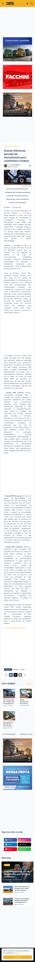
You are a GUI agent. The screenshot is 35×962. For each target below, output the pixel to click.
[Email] (20, 675)
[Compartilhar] (29, 166)
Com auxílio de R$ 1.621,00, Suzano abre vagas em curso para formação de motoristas (8, 724)
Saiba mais (17, 953)
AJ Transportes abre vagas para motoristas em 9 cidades (9, 702)
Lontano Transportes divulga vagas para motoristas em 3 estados (21, 900)
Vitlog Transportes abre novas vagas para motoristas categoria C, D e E (25, 702)
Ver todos (28, 683)
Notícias (16, 146)
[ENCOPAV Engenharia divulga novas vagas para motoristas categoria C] (8, 889)
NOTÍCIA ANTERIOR (9, 734)
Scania (20, 213)
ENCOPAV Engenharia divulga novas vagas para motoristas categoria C (22, 888)
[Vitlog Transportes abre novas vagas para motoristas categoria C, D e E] (26, 693)
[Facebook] (11, 675)
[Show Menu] (3, 3)
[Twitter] (16, 675)
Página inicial (8, 146)
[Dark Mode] (27, 3)
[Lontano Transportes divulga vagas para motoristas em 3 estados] (8, 901)
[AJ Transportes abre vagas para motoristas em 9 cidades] (9, 693)
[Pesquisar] (31, 3)
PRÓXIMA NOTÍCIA (26, 734)
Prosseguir (17, 957)
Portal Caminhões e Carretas (14, 628)
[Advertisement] (17, 22)
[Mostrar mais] (25, 675)
